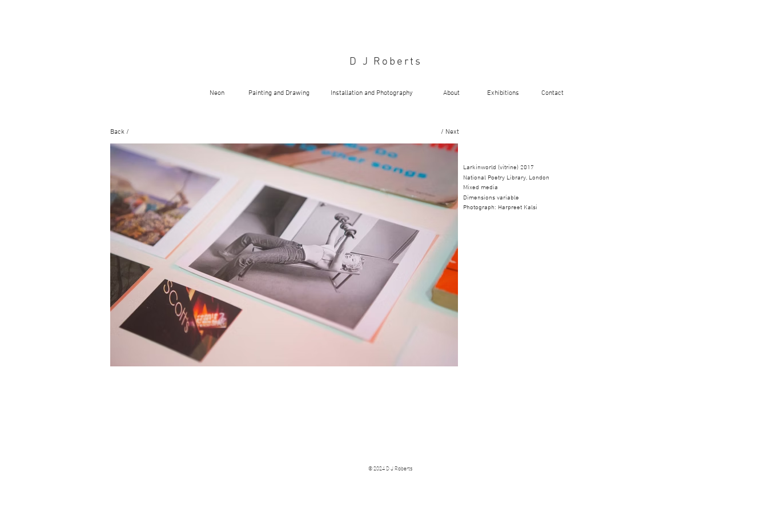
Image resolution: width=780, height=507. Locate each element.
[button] (284, 254)
